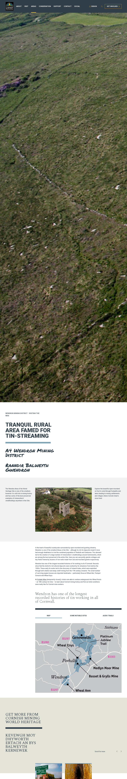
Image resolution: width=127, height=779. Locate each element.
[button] (116, 751)
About (19, 6)
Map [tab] (48, 616)
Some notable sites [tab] (78, 616)
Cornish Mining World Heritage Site (9, 6)
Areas (33, 6)
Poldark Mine (41, 579)
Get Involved (112, 6)
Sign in (94, 6)
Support (57, 6)
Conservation (45, 6)
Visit (26, 6)
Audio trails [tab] (108, 616)
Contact (68, 6)
